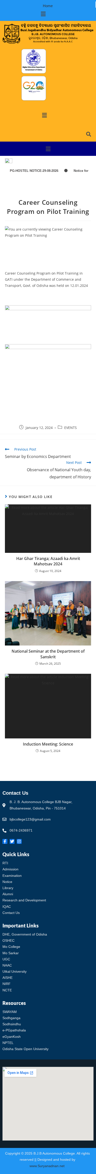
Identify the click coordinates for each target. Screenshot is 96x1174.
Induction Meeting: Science (48, 744)
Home (48, 6)
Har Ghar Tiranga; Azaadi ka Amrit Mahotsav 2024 (48, 561)
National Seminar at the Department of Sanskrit (48, 653)
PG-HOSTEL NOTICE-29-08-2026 (34, 171)
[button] (43, 13)
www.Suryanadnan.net (47, 1166)
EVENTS (70, 427)
